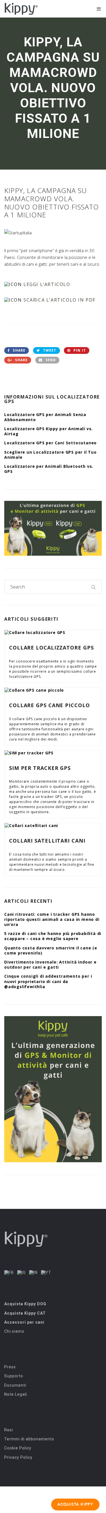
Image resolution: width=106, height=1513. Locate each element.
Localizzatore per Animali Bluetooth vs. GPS (48, 469)
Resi (8, 1430)
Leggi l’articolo (46, 284)
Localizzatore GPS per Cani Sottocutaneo (50, 442)
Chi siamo (14, 1331)
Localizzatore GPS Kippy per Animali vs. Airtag (48, 431)
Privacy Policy (18, 1457)
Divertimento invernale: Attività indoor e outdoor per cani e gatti (50, 964)
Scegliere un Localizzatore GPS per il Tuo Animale (50, 454)
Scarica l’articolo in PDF (59, 300)
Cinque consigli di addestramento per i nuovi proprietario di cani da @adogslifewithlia (48, 981)
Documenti (15, 1385)
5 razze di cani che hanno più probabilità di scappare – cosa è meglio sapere (52, 936)
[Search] (93, 587)
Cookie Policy (17, 1448)
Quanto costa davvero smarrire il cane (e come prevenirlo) (50, 950)
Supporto (13, 1376)
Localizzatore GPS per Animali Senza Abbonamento (45, 417)
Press (10, 1367)
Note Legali (15, 1394)
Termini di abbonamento (29, 1439)
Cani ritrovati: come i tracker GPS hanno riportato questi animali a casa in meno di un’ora (51, 919)
